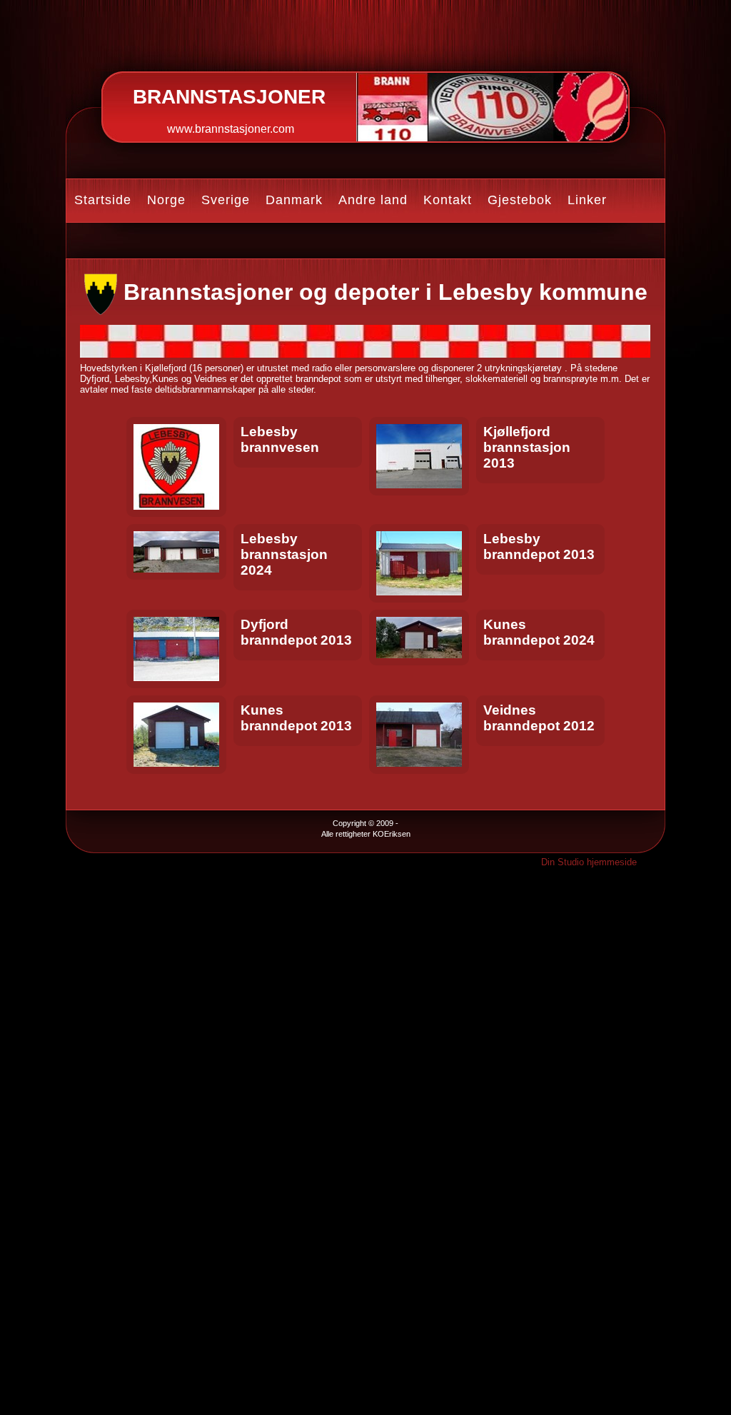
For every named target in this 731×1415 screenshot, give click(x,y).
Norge (166, 200)
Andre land (373, 200)
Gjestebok (520, 200)
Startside (102, 200)
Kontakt (447, 200)
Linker (587, 200)
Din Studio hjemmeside (589, 862)
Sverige (225, 200)
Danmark (294, 200)
